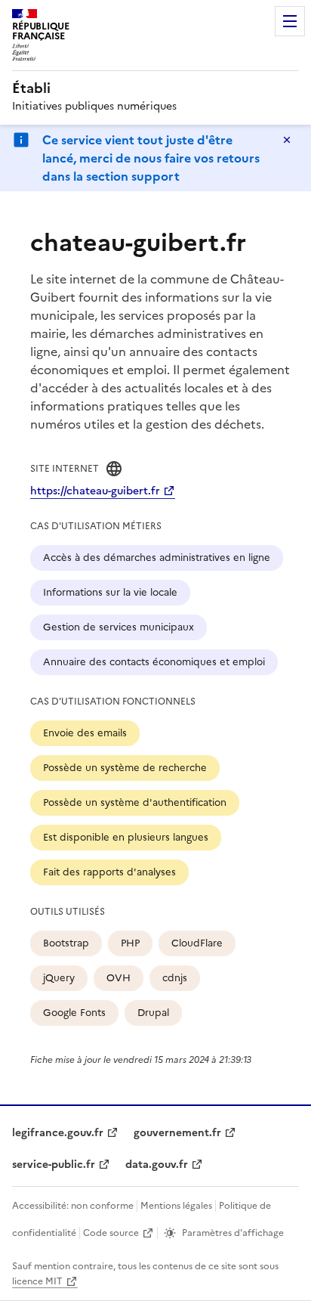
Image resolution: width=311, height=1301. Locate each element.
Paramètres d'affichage (233, 1233)
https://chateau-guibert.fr (95, 491)
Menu (290, 21)
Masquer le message (287, 140)
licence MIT (37, 1281)
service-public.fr (53, 1164)
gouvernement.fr (177, 1133)
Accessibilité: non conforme (73, 1206)
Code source (111, 1233)
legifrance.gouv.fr (57, 1133)
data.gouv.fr (156, 1164)
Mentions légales (176, 1206)
